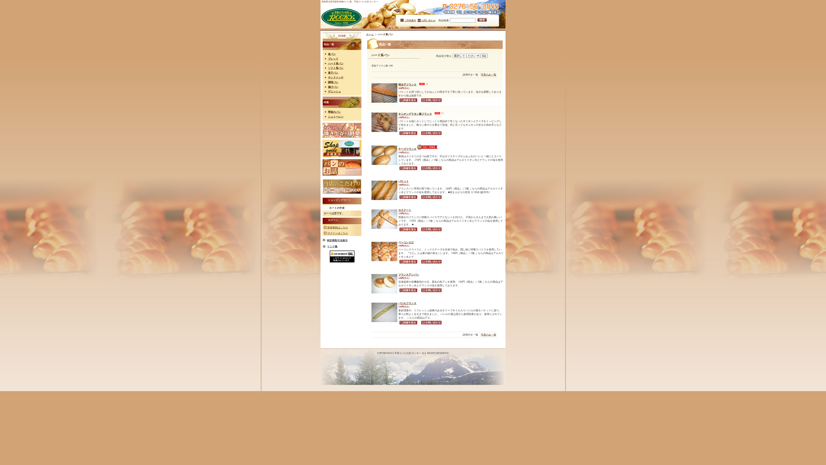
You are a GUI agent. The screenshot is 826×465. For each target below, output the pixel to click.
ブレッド (333, 58)
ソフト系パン (336, 68)
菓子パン (333, 72)
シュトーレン (336, 116)
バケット (403, 181)
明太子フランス (407, 84)
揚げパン (333, 86)
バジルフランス (407, 303)
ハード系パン (336, 63)
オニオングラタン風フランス (415, 113)
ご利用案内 (410, 20)
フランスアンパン (408, 274)
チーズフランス (407, 148)
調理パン (333, 82)
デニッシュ (334, 91)
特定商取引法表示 (337, 240)
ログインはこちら (337, 233)
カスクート (404, 210)
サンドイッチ (336, 77)
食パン (332, 54)
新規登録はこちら (337, 227)
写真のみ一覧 (488, 74)
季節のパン (334, 111)
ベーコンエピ (406, 242)
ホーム (370, 34)
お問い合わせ (428, 20)
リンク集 (332, 246)
